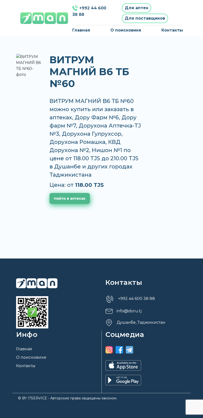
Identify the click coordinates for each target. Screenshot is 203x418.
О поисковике (125, 30)
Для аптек (136, 7)
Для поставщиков (145, 18)
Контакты (172, 30)
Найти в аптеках (69, 198)
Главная (81, 30)
